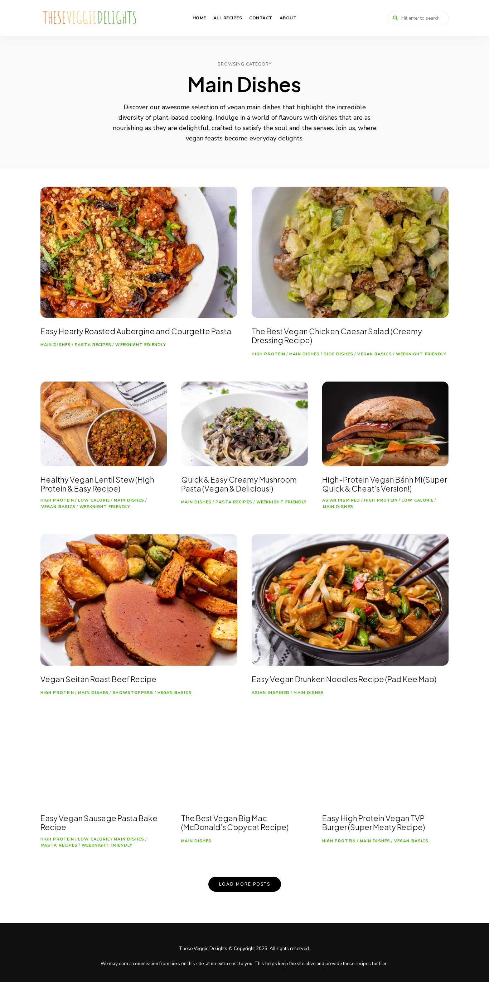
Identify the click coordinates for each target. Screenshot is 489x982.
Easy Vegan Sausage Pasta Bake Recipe (99, 822)
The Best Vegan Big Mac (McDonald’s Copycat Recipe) (235, 822)
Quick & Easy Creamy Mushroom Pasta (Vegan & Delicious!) (239, 484)
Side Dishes (338, 354)
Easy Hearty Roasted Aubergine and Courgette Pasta (135, 331)
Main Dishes (55, 345)
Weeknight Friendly (140, 345)
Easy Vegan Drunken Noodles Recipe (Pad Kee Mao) (344, 679)
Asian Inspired (341, 500)
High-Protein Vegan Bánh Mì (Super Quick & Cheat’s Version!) (384, 484)
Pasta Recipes (93, 345)
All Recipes (227, 18)
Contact (260, 18)
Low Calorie (94, 500)
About (288, 18)
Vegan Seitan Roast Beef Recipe (98, 679)
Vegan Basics (374, 354)
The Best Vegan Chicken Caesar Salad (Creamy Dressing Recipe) (337, 335)
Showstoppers (132, 692)
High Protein (268, 354)
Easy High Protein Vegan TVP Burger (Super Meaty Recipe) (373, 822)
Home (199, 18)
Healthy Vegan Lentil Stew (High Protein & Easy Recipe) (97, 484)
